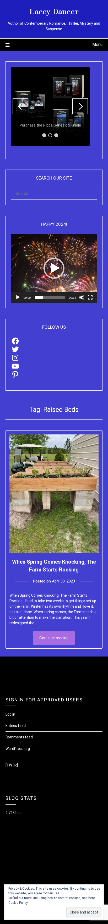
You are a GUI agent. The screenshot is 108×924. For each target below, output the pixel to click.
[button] (20, 106)
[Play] (17, 297)
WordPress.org (18, 749)
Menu (97, 44)
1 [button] (44, 135)
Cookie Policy (18, 903)
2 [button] (50, 135)
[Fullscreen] (90, 297)
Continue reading (53, 638)
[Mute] (81, 297)
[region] (50, 106)
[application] (54, 268)
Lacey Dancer (54, 10)
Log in (10, 714)
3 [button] (56, 135)
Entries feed (16, 725)
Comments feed (19, 737)
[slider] (50, 297)
